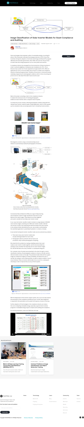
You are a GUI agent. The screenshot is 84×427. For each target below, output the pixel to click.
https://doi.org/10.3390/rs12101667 (34, 209)
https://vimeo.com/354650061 (45, 137)
